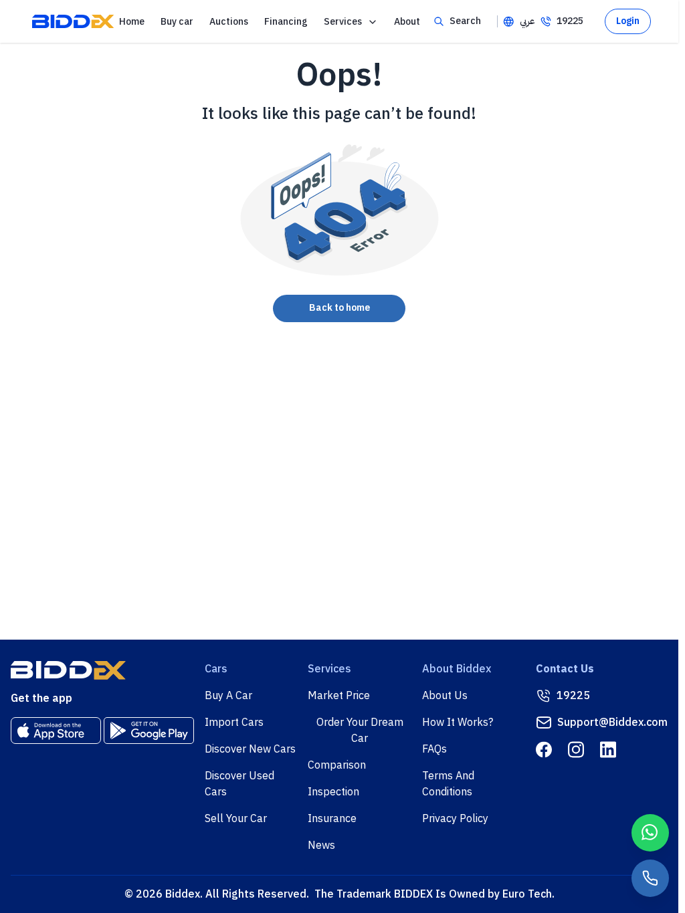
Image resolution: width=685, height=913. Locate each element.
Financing (286, 22)
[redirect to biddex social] (544, 749)
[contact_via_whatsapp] (650, 833)
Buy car (177, 22)
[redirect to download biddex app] (56, 730)
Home (131, 22)
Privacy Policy (455, 819)
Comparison (337, 765)
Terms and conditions (448, 784)
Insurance (332, 819)
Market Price (339, 696)
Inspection (333, 792)
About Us (445, 696)
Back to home (339, 308)
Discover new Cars (250, 749)
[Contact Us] (650, 878)
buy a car (228, 696)
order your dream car (359, 730)
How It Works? (457, 722)
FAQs (434, 749)
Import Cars (234, 722)
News (321, 845)
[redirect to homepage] (73, 21)
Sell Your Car (236, 819)
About (407, 22)
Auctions (228, 22)
